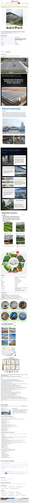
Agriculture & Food (5, 5)
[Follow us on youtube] (26, 498)
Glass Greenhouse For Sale (19, 493)
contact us (27, 6)
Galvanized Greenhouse (3, 495)
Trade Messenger (12, 498)
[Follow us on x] (24, 498)
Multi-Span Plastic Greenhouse (4, 488)
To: (4, 465)
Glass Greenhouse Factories (4, 493)
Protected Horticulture (10, 5)
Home (1, 5)
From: (4, 463)
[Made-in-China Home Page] (14, 1)
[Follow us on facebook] (23, 498)
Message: (4, 467)
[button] (2, 3)
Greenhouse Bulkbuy (23, 495)
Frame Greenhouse (17, 495)
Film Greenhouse (19, 433)
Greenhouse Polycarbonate (11, 495)
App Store (2, 498)
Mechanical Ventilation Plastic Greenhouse (14, 488)
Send (6, 473)
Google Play (6, 498)
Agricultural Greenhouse (11, 493)
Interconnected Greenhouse (13, 433)
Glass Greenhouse (7, 433)
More (1, 496)
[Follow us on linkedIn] (20, 499)
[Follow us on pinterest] (27, 498)
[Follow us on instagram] (25, 498)
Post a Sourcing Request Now (20, 473)
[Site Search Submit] (19, 3)
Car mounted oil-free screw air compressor (4, 480)
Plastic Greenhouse (15, 5)
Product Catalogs (11, 478)
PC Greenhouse (23, 433)
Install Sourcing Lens (4, 499)
